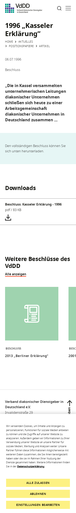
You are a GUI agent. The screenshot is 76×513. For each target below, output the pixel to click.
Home (9, 41)
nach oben (69, 415)
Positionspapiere (21, 46)
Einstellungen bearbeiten (38, 505)
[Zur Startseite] (23, 8)
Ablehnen (38, 494)
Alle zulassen (37, 483)
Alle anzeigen (15, 274)
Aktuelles (25, 41)
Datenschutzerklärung (30, 466)
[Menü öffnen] (68, 8)
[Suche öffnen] (59, 8)
